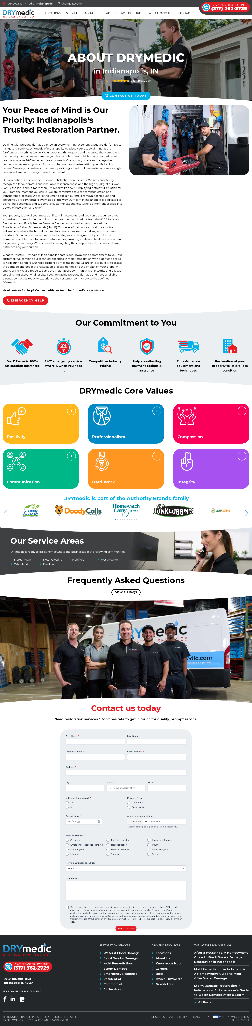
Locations (53, 13)
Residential (137, 802)
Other (155, 854)
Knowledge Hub (128, 13)
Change (72, 3)
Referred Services (120, 849)
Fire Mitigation (77, 849)
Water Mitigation (160, 849)
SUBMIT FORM (126, 928)
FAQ (107, 13)
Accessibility (178, 1017)
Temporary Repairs (161, 840)
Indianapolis (44, 3)
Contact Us (187, 13)
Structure (116, 854)
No (71, 807)
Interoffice (75, 854)
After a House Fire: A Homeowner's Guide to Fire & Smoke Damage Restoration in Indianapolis (221, 957)
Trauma (156, 845)
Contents (75, 840)
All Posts (205, 1002)
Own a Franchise (159, 13)
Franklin (48, 564)
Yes (72, 802)
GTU (246, 1020)
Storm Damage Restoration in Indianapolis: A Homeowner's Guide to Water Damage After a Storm (221, 990)
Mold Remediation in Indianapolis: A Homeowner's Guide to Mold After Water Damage (220, 974)
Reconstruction (119, 845)
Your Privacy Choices (234, 1017)
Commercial (138, 807)
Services (72, 13)
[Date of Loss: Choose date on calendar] (99, 821)
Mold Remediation (120, 840)
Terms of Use (157, 1017)
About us (92, 13)
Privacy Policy (163, 919)
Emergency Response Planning (86, 845)
